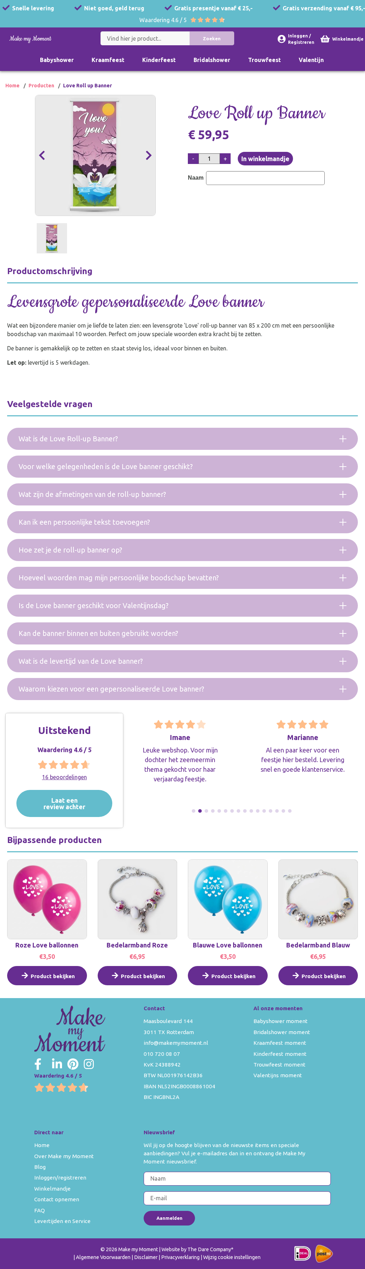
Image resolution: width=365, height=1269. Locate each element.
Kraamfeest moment (279, 1043)
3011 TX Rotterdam (169, 1032)
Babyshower (57, 60)
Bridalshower (212, 60)
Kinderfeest (159, 60)
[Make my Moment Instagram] (89, 1064)
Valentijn (311, 60)
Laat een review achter (64, 803)
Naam (196, 178)
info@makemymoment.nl (176, 1043)
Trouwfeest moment (279, 1065)
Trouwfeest (264, 60)
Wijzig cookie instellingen (232, 1257)
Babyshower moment (280, 1021)
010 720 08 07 (162, 1054)
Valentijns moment (277, 1075)
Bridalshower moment (281, 1032)
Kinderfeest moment (280, 1054)
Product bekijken (53, 976)
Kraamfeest (108, 60)
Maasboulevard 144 (168, 1021)
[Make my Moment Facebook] (37, 1064)
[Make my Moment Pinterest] (72, 1064)
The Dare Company (209, 1249)
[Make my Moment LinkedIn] (57, 1064)
